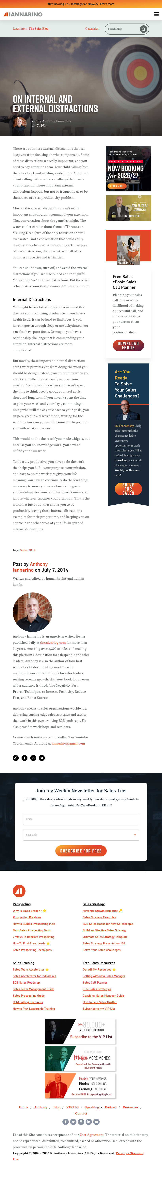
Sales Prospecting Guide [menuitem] (29, 995)
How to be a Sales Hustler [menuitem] (100, 1002)
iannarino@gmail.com (68, 744)
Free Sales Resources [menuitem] (99, 962)
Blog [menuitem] (56, 1107)
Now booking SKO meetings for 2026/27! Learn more (81, 4)
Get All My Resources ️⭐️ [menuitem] (99, 969)
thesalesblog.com (53, 643)
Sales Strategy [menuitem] (94, 904)
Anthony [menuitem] (40, 1107)
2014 (32, 550)
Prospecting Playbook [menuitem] (27, 917)
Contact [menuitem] (81, 1114)
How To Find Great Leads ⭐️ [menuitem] (31, 943)
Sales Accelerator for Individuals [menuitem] (34, 976)
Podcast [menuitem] (111, 1107)
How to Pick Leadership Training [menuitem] (34, 1009)
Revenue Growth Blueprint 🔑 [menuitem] (102, 911)
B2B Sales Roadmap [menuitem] (26, 982)
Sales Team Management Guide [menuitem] (33, 989)
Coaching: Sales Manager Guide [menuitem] (103, 995)
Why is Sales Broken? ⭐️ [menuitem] (29, 911)
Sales (24, 550)
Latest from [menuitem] (30, 28)
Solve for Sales (128, 489)
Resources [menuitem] (130, 1107)
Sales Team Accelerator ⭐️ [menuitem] (31, 969)
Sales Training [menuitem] (23, 962)
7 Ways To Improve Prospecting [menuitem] (33, 937)
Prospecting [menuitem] (22, 904)
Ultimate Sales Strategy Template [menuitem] (105, 937)
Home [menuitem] (23, 1107)
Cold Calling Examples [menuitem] (28, 1002)
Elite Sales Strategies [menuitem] (97, 989)
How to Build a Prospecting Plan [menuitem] (34, 924)
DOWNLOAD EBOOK (128, 345)
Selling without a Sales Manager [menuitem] (104, 976)
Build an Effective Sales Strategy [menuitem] (104, 930)
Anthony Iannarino (56, 121)
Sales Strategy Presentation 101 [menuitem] (104, 943)
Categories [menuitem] (92, 28)
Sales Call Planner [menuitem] (95, 982)
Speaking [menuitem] (92, 1107)
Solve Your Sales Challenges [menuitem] (102, 950)
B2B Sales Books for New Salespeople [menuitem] (108, 924)
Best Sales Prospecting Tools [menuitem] (32, 930)
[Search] (143, 29)
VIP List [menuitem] (72, 1107)
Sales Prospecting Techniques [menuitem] (32, 950)
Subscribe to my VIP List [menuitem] (99, 1009)
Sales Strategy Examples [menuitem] (99, 917)
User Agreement (92, 1135)
